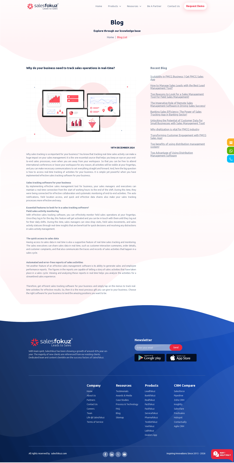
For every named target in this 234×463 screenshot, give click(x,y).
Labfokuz (149, 431)
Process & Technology (127, 404)
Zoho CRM (179, 400)
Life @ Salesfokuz (96, 417)
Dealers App (151, 435)
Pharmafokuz (151, 417)
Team (89, 413)
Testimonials (122, 391)
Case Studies (122, 400)
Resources (133, 6)
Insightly (178, 404)
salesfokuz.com (59, 453)
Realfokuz (150, 400)
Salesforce (179, 391)
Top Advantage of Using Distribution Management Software (171, 154)
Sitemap (120, 417)
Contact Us (173, 6)
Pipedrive (178, 395)
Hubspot (178, 417)
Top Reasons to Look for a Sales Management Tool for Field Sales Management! (177, 95)
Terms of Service (95, 422)
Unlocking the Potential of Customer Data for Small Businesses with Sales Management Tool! (177, 122)
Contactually (180, 422)
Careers (91, 409)
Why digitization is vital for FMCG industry (174, 129)
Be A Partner (154, 6)
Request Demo (195, 6)
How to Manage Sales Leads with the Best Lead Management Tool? (177, 87)
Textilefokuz (151, 422)
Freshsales (179, 413)
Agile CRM (179, 426)
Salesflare (179, 409)
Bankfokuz (150, 395)
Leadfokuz (150, 391)
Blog (118, 413)
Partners (91, 400)
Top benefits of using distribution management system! (177, 145)
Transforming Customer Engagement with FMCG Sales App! (178, 137)
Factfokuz (150, 404)
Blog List (122, 37)
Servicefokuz (151, 413)
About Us (91, 395)
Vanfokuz (149, 426)
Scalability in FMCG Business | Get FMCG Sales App (176, 78)
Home (99, 6)
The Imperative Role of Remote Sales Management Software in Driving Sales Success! (177, 104)
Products (113, 6)
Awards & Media (124, 395)
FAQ (118, 409)
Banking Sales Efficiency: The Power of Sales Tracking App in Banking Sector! (176, 113)
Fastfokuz (150, 409)
